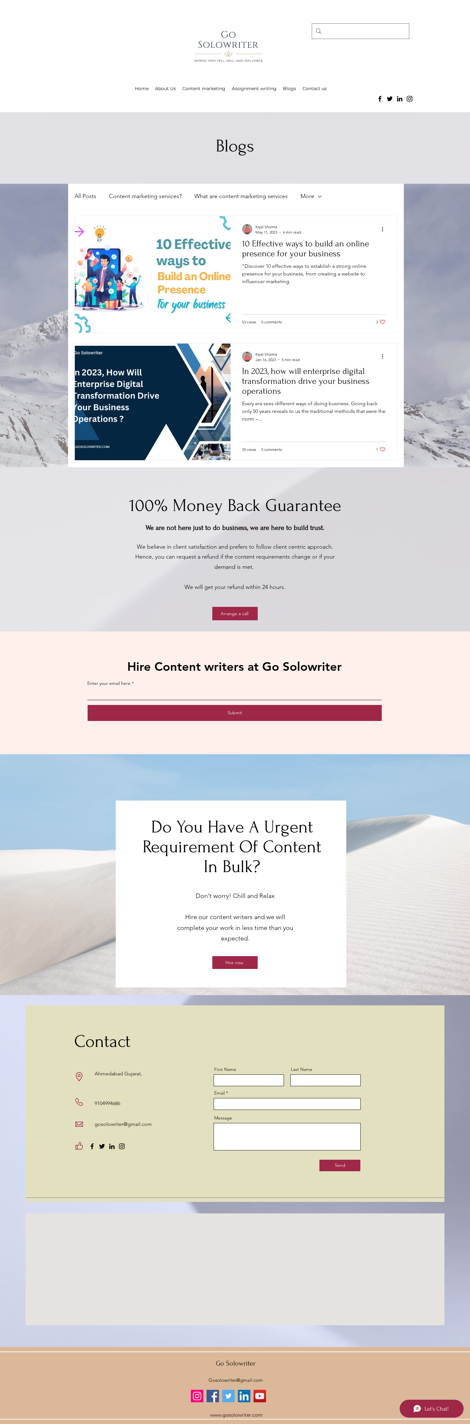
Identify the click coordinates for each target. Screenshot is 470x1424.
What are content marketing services (241, 196)
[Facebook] (380, 99)
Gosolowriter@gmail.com (235, 1380)
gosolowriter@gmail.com (123, 1124)
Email (219, 1093)
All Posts (85, 196)
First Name (225, 1069)
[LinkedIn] (399, 99)
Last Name (301, 1069)
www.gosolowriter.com (236, 1415)
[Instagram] (409, 99)
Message (223, 1118)
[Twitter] (390, 99)
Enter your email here (108, 683)
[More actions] (384, 229)
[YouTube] (260, 1396)
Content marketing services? (145, 196)
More (307, 196)
